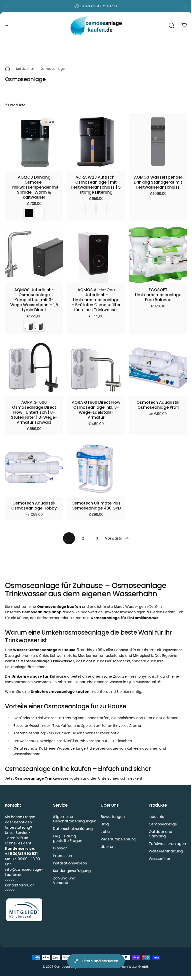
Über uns (108, 846)
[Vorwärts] (185, 6)
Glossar (60, 848)
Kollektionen (25, 69)
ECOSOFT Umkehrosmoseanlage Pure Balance (158, 294)
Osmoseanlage (163, 824)
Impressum (63, 855)
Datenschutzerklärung (73, 828)
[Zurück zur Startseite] (7, 68)
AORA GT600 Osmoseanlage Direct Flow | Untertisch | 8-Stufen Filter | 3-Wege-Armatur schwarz (34, 412)
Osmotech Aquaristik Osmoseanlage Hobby (34, 506)
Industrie (156, 816)
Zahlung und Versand (64, 880)
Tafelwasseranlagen (167, 843)
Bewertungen (113, 816)
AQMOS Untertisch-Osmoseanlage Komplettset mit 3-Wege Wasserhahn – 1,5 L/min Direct (34, 299)
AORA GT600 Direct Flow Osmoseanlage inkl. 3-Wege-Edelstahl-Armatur (96, 410)
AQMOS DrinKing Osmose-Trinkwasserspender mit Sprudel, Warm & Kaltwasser (34, 187)
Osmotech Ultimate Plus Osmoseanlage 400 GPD (96, 506)
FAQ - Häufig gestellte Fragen (67, 838)
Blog (105, 824)
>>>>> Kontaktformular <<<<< (19, 885)
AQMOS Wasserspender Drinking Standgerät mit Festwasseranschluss (158, 182)
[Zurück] (7, 6)
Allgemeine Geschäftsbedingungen (74, 818)
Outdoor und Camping (160, 833)
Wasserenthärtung (166, 851)
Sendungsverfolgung (72, 870)
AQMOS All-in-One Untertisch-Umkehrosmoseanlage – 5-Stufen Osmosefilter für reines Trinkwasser (96, 299)
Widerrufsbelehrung (118, 839)
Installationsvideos (70, 863)
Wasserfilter (159, 858)
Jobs (105, 831)
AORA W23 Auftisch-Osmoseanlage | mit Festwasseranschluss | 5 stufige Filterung (96, 185)
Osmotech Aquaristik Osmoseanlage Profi (158, 405)
